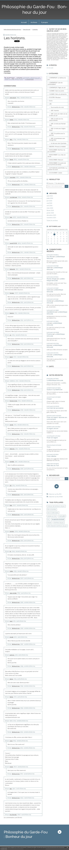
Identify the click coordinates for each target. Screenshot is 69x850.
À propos (44, 22)
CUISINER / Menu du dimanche (58, 94)
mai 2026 (49, 203)
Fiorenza (49, 334)
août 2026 (50, 196)
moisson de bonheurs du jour (56, 506)
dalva (11, 505)
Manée (11, 159)
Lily (10, 335)
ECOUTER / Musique (55, 97)
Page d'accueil (26, 29)
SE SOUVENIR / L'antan (55, 173)
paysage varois (19, 79)
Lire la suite (50, 68)
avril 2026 (49, 205)
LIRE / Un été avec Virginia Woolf (57, 129)
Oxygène (12, 531)
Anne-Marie (12, 177)
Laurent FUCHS (13, 243)
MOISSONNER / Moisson (56, 160)
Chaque (49, 399)
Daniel (11, 357)
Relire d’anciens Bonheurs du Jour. (12, 29)
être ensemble (51, 509)
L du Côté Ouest (13, 197)
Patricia (11, 697)
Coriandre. (35, 29)
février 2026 (50, 210)
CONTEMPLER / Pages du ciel (57, 87)
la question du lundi (58, 519)
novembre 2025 (51, 217)
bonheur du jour (59, 522)
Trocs (48, 447)
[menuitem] (24, 22)
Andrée (49, 301)
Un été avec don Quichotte (58, 143)
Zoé (10, 485)
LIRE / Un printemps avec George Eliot (57, 139)
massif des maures (20, 78)
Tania (11, 217)
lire (48, 519)
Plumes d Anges (13, 400)
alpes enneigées (29, 78)
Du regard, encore (52, 428)
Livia (48, 323)
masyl (11, 621)
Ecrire (51, 100)
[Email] (56, 486)
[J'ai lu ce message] (67, 847)
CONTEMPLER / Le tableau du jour (57, 78)
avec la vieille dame (52, 513)
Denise (11, 679)
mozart (49, 522)
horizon (37, 78)
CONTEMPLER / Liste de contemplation (55, 83)
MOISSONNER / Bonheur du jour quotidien (56, 150)
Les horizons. (14, 38)
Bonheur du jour (16, 106)
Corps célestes (51, 456)
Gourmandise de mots (57, 107)
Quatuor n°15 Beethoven (54, 389)
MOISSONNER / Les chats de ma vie (57, 155)
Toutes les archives (52, 220)
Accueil (24, 22)
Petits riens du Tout (53, 465)
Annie (11, 740)
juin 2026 (49, 201)
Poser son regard (52, 438)
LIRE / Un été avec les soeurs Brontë (56, 119)
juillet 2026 (50, 198)
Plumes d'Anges (52, 279)
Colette (11, 571)
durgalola (12, 461)
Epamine (12, 313)
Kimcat (11, 766)
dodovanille (12, 269)
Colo (48, 355)
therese (11, 119)
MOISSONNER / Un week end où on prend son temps (57, 163)
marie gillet (62, 516)
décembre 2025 (51, 215)
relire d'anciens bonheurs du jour (57, 526)
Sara (11, 788)
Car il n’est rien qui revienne (55, 408)
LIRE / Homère (55, 110)
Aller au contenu (5, 1)
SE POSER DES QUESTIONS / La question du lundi (57, 168)
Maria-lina (12, 448)
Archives (34, 22)
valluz (11, 139)
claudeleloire (51, 312)
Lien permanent (10, 77)
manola (11, 424)
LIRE (50, 104)
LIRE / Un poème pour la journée (57, 134)
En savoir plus (4, 848)
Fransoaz (12, 293)
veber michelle (13, 593)
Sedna (49, 290)
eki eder (11, 637)
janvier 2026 (50, 213)
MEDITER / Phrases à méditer (57, 146)
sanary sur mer (51, 516)
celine (48, 267)
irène (48, 345)
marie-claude (13, 97)
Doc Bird (49, 256)
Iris (10, 551)
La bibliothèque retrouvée (56, 279)
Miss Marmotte (13, 814)
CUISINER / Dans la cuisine (56, 91)
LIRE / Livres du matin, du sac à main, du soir (58, 114)
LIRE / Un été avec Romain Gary (57, 124)
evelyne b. (12, 655)
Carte (51, 366)
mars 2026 (50, 208)
